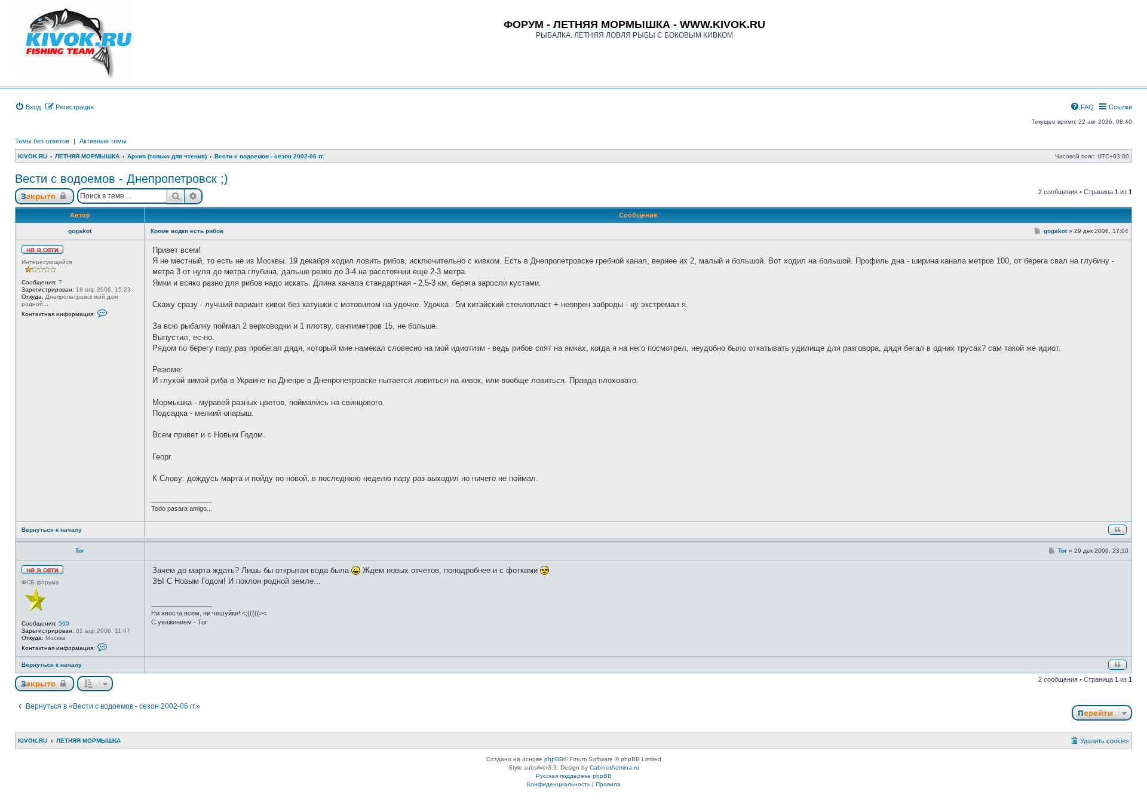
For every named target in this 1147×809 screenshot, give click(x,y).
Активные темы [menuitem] (103, 141)
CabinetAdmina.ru (614, 767)
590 (64, 623)
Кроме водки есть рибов (187, 231)
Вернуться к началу (52, 529)
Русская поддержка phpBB (574, 776)
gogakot (79, 231)
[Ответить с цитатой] (1117, 530)
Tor (79, 550)
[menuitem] (28, 107)
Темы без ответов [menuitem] (42, 141)
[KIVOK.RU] (76, 40)
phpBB (553, 759)
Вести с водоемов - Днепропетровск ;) (121, 178)
